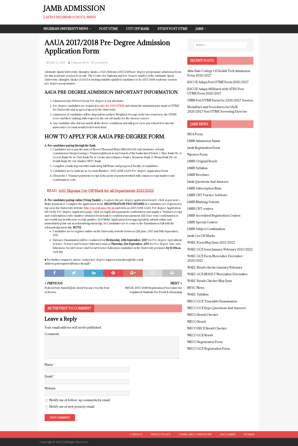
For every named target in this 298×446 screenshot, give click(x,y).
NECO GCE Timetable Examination (212, 301)
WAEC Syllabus (198, 294)
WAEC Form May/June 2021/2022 (211, 242)
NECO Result (196, 321)
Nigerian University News (66, 29)
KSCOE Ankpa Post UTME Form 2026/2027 (218, 82)
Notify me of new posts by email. (72, 406)
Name (49, 364)
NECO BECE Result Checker (207, 328)
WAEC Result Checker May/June (209, 281)
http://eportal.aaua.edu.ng (99, 208)
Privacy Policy (161, 434)
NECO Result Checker (202, 315)
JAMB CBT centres (200, 209)
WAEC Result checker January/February (214, 267)
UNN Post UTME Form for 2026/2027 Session (220, 100)
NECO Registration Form (205, 342)
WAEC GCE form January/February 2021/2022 (220, 249)
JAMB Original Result (202, 161)
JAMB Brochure (198, 175)
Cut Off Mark (137, 29)
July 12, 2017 (57, 62)
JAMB (200, 29)
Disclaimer (227, 434)
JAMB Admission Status (203, 141)
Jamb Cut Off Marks (201, 236)
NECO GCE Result (200, 335)
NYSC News (196, 288)
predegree (101, 62)
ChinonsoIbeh (80, 62)
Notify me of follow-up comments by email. (79, 400)
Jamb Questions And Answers (207, 182)
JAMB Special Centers (202, 222)
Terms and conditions (195, 434)
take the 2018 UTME (112, 105)
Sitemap (248, 434)
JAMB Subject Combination (206, 229)
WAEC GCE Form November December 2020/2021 (215, 258)
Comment (52, 334)
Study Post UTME (172, 29)
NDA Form (195, 134)
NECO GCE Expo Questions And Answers (216, 308)
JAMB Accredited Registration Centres (213, 215)
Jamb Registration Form (203, 148)
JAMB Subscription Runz (204, 188)
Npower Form (197, 154)
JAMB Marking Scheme (203, 202)
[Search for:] (220, 45)
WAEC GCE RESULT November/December (217, 274)
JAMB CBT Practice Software (207, 195)
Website (50, 388)
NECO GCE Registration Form (208, 348)
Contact (136, 434)
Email (49, 376)
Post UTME (108, 29)
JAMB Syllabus (197, 168)
